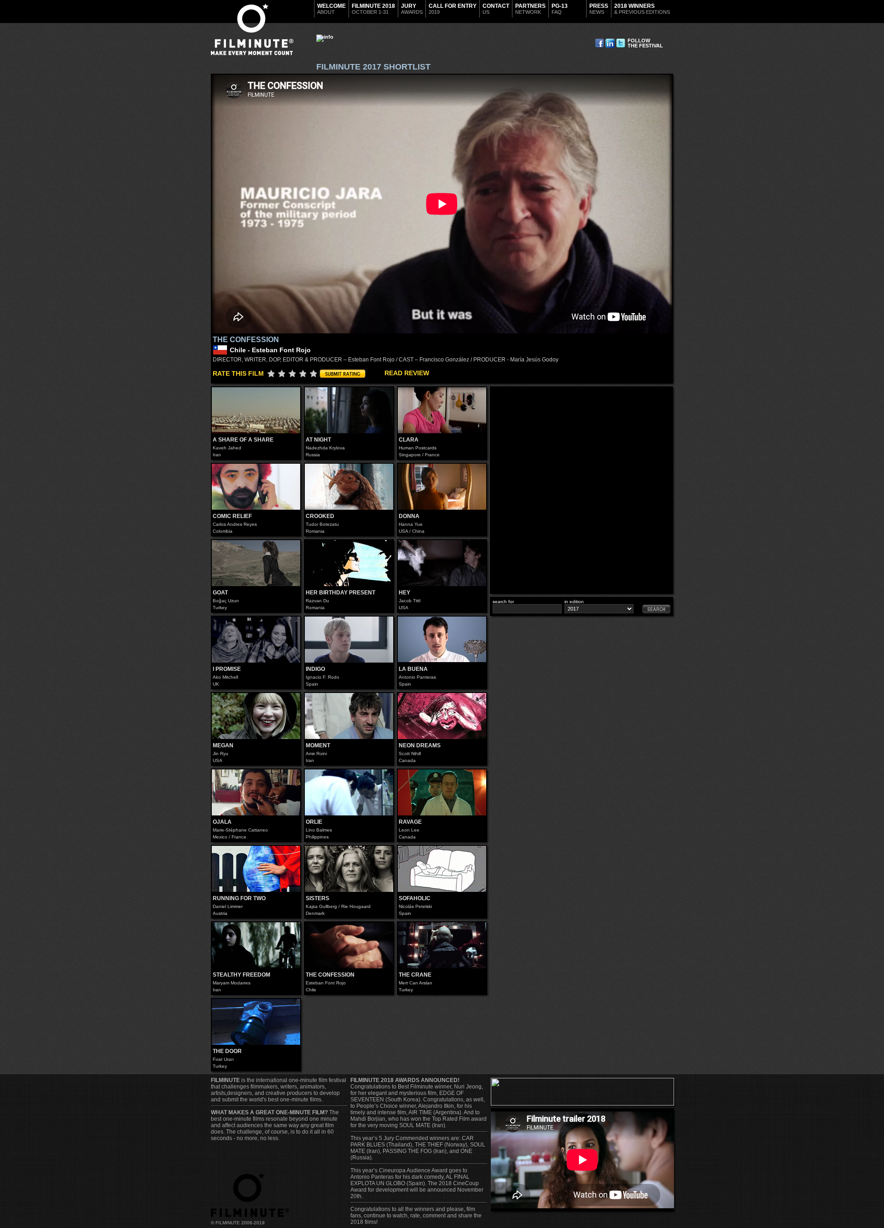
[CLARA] (442, 410)
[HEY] (442, 563)
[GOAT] (256, 563)
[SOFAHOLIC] (442, 869)
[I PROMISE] (256, 639)
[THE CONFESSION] (349, 945)
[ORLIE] (349, 792)
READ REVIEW (406, 373)
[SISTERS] (349, 869)
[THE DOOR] (256, 1022)
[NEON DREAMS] (442, 716)
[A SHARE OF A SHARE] (256, 410)
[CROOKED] (349, 487)
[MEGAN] (256, 716)
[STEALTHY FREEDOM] (256, 945)
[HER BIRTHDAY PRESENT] (349, 563)
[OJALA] (256, 792)
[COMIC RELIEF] (256, 487)
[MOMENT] (349, 716)
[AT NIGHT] (349, 410)
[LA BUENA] (442, 639)
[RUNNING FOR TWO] (256, 869)
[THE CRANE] (442, 945)
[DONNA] (442, 487)
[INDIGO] (349, 639)
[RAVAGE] (442, 792)
